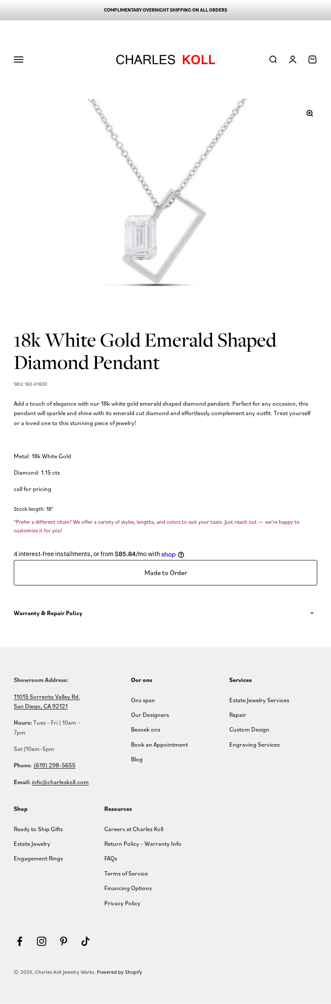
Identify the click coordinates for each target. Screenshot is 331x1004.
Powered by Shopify (119, 972)
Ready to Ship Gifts (38, 828)
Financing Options (128, 887)
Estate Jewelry (32, 843)
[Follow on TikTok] (85, 941)
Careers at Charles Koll (133, 828)
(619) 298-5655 (54, 765)
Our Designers (150, 714)
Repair (237, 714)
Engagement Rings (38, 858)
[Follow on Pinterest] (63, 941)
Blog (137, 759)
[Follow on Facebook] (19, 941)
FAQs (110, 858)
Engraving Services (254, 744)
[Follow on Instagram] (41, 941)
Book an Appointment (159, 744)
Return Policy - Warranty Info (142, 843)
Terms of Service (126, 873)
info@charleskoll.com (60, 781)
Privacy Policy (122, 903)
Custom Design (249, 729)
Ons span (143, 700)
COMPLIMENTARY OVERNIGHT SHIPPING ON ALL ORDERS (165, 10)
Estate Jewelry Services (259, 700)
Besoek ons (145, 729)
